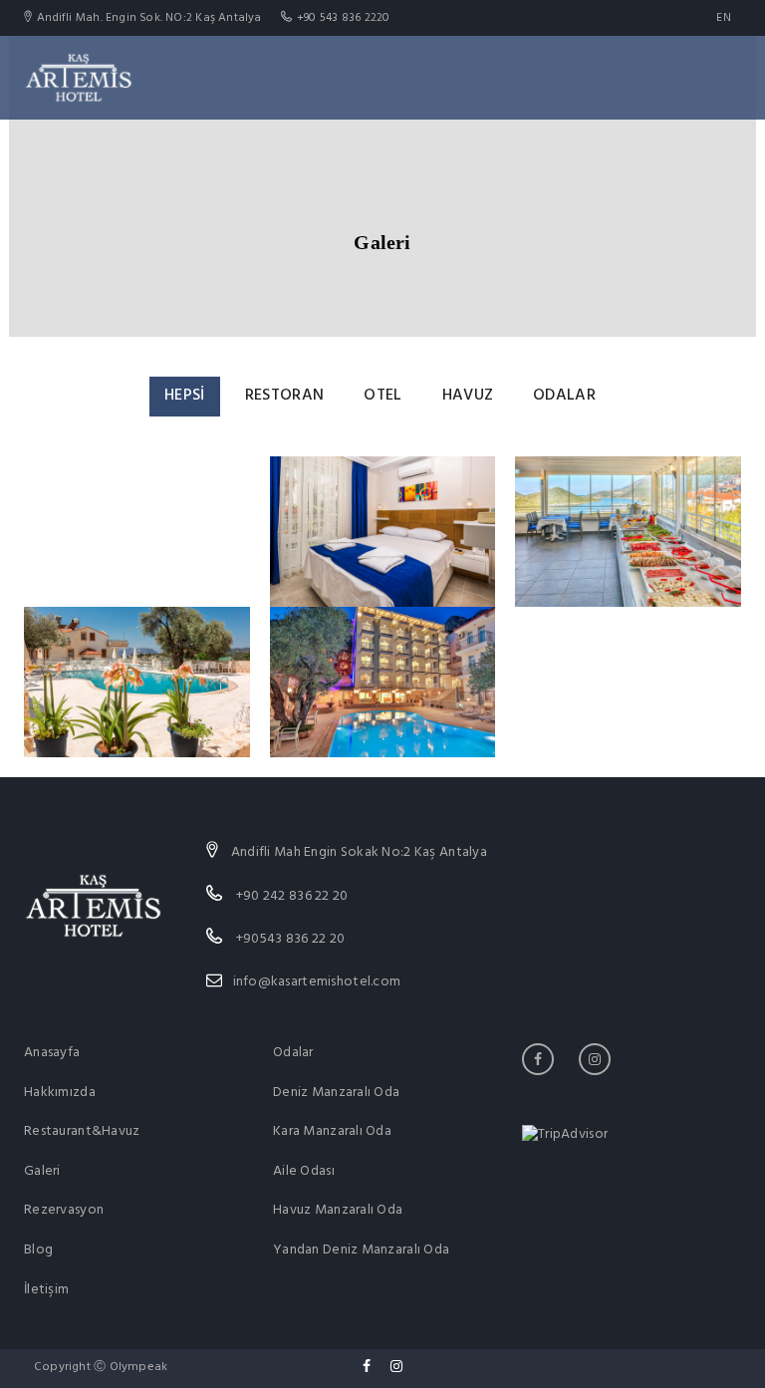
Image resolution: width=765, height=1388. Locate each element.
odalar (564, 396)
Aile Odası (304, 1171)
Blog (38, 1250)
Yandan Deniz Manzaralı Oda (361, 1250)
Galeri (42, 1171)
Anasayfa (52, 1052)
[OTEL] (383, 682)
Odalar (293, 1052)
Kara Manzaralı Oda (332, 1131)
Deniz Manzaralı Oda (336, 1092)
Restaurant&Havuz (81, 1131)
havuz (468, 396)
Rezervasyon (64, 1210)
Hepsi (184, 396)
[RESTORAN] (628, 531)
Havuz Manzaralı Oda (337, 1210)
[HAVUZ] (137, 682)
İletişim (46, 1289)
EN (723, 18)
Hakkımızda (60, 1092)
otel (382, 396)
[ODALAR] (383, 531)
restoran (285, 396)
